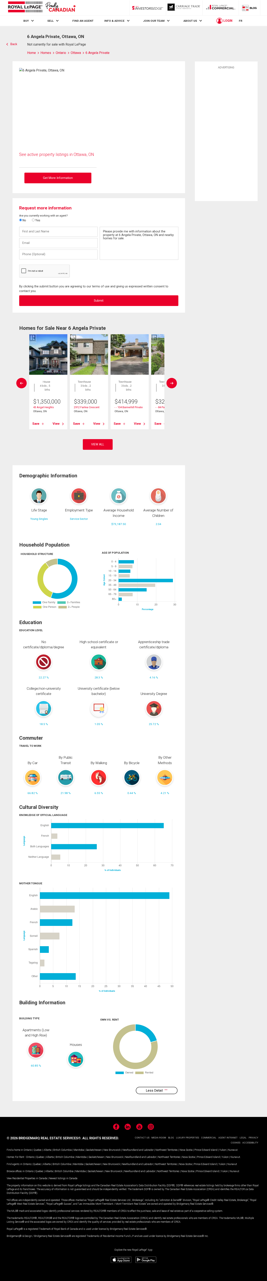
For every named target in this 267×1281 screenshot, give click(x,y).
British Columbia (62, 1149)
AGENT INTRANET (228, 1137)
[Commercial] (220, 8)
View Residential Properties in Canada (27, 1178)
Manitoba (79, 1149)
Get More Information (58, 178)
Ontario (28, 1149)
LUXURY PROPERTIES (187, 1137)
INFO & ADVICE (114, 20)
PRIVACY (253, 1137)
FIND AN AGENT (82, 20)
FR (240, 20)
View (56, 424)
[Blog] (249, 8)
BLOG (171, 1137)
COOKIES (235, 1142)
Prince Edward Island (205, 1149)
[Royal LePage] (42, 7)
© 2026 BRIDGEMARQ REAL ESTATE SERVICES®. (44, 1138)
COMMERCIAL (208, 1137)
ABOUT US (190, 20)
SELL (50, 20)
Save (35, 424)
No (24, 220)
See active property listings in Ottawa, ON (56, 154)
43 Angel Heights (43, 407)
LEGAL (243, 1137)
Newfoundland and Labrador (138, 1149)
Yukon (222, 1149)
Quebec (38, 1149)
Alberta (47, 1149)
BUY (26, 20)
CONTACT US (142, 1137)
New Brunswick (112, 1149)
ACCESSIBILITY (250, 1142)
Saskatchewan (94, 1149)
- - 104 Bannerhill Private (129, 407)
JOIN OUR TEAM (154, 20)
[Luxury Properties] (184, 8)
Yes (37, 220)
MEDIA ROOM (158, 1137)
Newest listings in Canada (63, 1178)
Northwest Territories (166, 1149)
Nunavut (233, 1149)
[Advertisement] (226, 134)
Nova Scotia (186, 1149)
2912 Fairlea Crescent (86, 407)
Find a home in (15, 1149)
